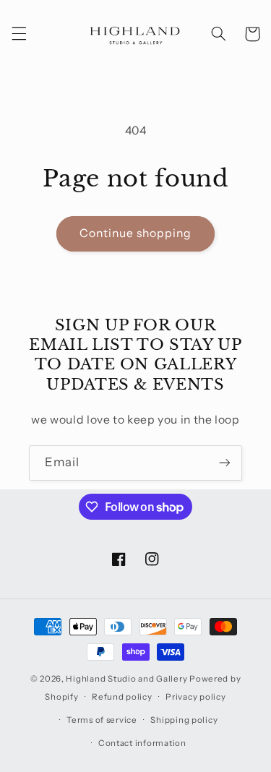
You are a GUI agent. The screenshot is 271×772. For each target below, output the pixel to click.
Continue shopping (135, 233)
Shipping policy (184, 720)
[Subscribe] (224, 463)
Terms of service (101, 720)
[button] (18, 34)
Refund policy (122, 697)
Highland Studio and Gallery (126, 679)
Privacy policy (195, 697)
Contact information (142, 743)
